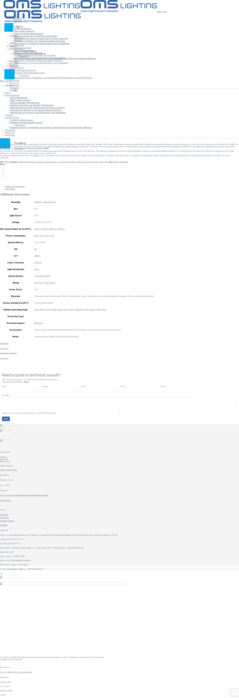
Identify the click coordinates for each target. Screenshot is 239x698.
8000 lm (52, 229)
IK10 (41, 323)
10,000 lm (61, 229)
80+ (35, 249)
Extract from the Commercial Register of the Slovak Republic (24, 495)
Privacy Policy (5, 500)
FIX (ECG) (38, 283)
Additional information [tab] (15, 186)
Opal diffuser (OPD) (42, 276)
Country (163, 386)
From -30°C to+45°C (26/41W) (70, 310)
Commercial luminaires (27, 162)
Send (6, 419)
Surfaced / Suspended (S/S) (45, 202)
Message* (5, 395)
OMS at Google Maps (8, 470)
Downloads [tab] (10, 189)
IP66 (36, 323)
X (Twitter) (4, 518)
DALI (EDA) (49, 283)
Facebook (4, 515)
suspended (124, 162)
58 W (47, 236)
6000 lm (45, 229)
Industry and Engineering (47, 162)
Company (44, 386)
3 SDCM (37, 262)
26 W (36, 236)
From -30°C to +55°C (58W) (45, 310)
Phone (122, 386)
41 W (41, 236)
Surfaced (94, 162)
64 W (52, 236)
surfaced (115, 162)
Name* (4, 386)
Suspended (103, 162)
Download (4, 349)
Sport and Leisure (83, 162)
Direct (36, 269)
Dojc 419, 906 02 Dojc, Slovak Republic (16, 672)
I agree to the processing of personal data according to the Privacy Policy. (29, 413)
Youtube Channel (7, 521)
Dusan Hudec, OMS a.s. (16, 569)
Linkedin (3, 525)
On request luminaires (66, 162)
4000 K (37, 256)
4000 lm (37, 229)
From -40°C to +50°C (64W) (95, 310)
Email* (83, 386)
